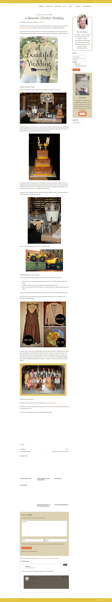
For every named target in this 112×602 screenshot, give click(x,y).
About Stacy (96, 1)
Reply (65, 564)
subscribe (52, 544)
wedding (22, 444)
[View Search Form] (9, 1)
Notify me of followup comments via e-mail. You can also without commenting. (44, 544)
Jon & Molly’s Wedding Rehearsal (61, 504)
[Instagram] (4, 1)
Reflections (58, 6)
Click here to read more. (82, 48)
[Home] (36, 14)
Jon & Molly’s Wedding (25, 450)
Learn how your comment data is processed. (48, 558)
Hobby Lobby (33, 188)
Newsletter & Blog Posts (81, 66)
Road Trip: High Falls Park (25, 478)
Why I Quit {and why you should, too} (60, 450)
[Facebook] (2, 1)
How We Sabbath (58, 478)
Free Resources (87, 6)
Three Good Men (23, 485)
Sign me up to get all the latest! (29, 551)
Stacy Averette (40, 22)
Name (24, 540)
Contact (102, 1)
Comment (24, 522)
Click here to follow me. (51, 403)
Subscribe (107, 1)
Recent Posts (49, 6)
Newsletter (78, 64)
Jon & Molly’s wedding (25, 27)
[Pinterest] (6, 1)
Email (47, 540)
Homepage (41, 6)
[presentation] (27, 468)
